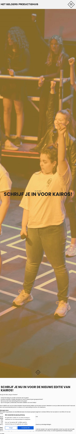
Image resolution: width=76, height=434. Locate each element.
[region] (19, 421)
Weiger (11, 428)
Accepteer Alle (26, 428)
